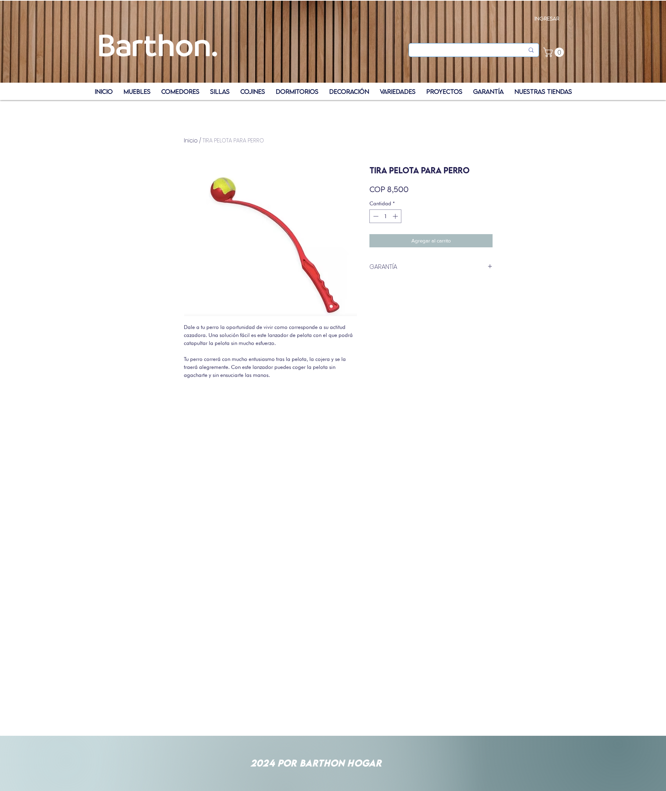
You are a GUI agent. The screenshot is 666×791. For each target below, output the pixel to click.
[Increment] (396, 216)
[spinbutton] (385, 216)
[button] (554, 52)
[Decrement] (375, 216)
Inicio (191, 141)
